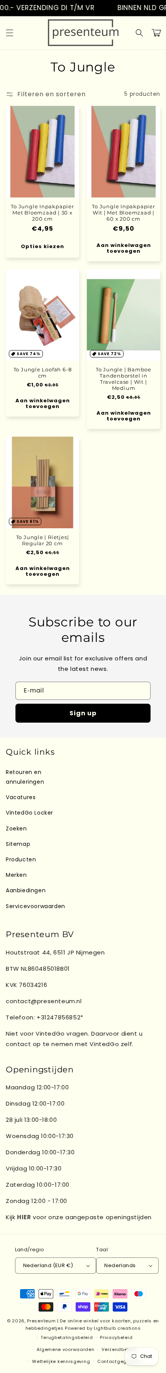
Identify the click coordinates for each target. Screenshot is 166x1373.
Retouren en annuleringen (25, 777)
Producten (21, 859)
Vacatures (21, 797)
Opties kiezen (42, 246)
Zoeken (16, 828)
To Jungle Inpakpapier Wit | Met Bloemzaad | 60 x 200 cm (123, 212)
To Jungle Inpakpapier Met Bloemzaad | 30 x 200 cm (42, 212)
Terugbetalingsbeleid (67, 1337)
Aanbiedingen (26, 890)
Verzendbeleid (119, 1349)
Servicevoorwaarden (35, 906)
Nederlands (120, 1265)
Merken (16, 875)
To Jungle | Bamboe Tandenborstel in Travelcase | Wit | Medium (123, 378)
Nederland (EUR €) (48, 1265)
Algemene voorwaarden (65, 1349)
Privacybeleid (116, 1337)
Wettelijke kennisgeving (61, 1361)
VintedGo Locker (29, 813)
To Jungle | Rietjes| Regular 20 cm (42, 540)
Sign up (83, 713)
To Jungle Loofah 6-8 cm (43, 372)
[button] (9, 32)
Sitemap (18, 844)
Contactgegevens (119, 1361)
